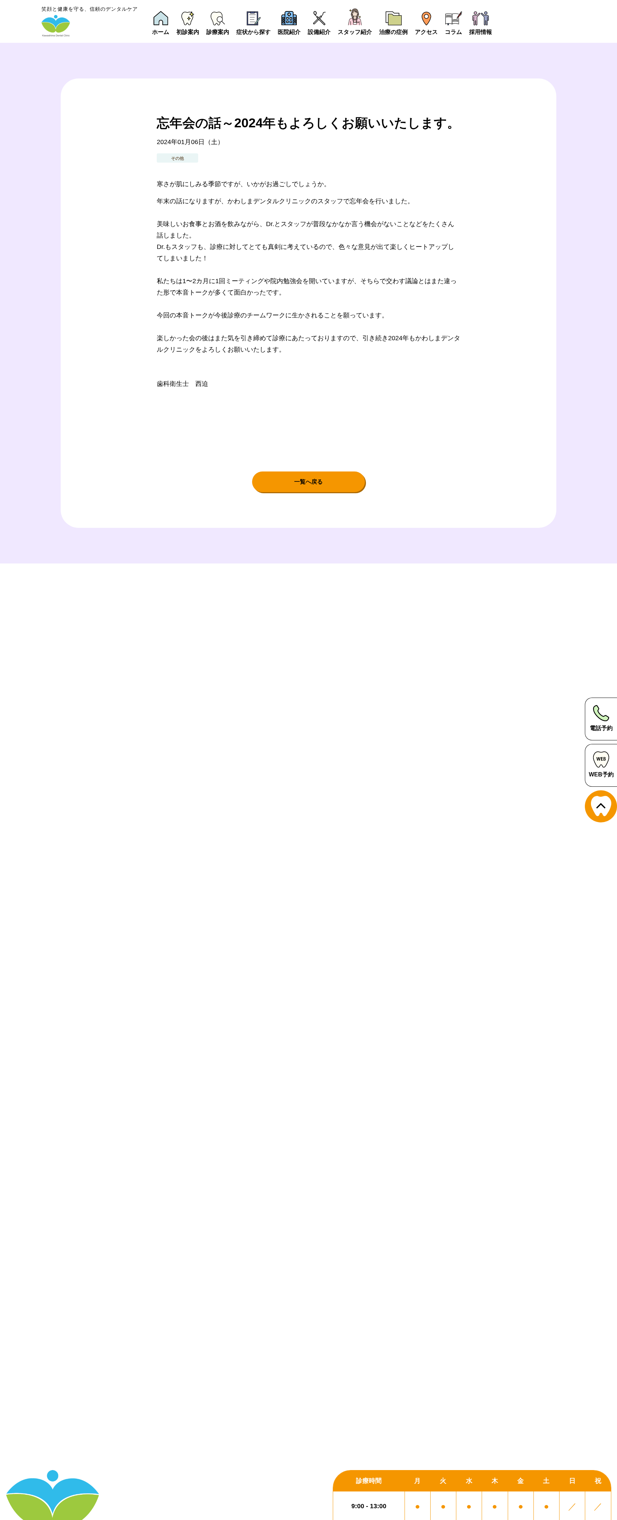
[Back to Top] (601, 806)
